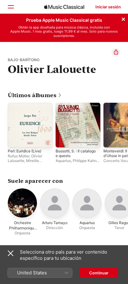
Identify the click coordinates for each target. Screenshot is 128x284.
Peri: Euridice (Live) (24, 151)
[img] (64, 7)
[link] (35, 95)
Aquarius (63, 160)
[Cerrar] (123, 18)
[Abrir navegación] (10, 7)
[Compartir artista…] (116, 52)
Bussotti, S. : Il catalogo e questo (76, 153)
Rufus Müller (18, 156)
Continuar (98, 272)
